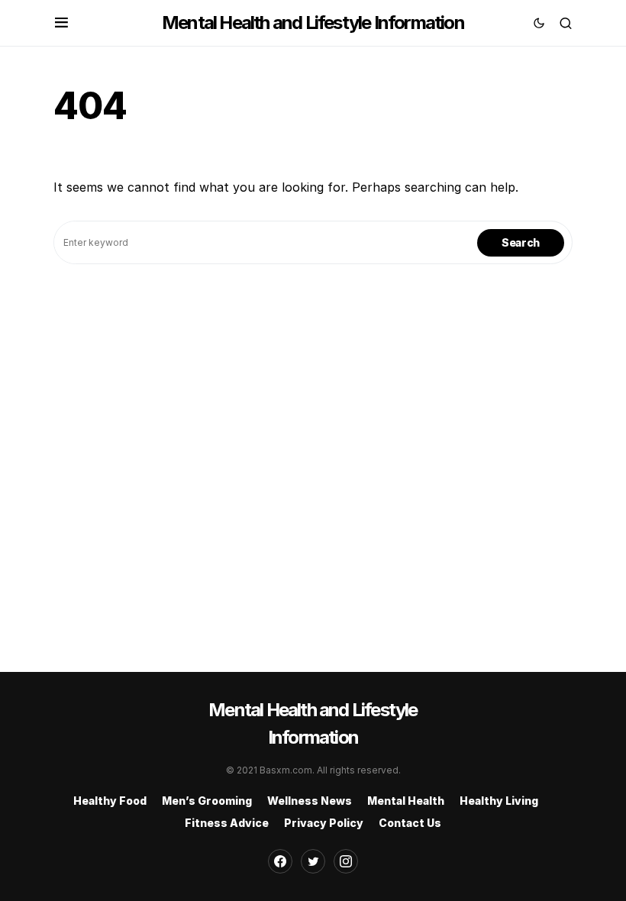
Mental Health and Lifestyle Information (313, 22)
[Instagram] (346, 861)
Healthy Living (499, 800)
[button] (61, 23)
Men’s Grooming (207, 800)
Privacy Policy (323, 822)
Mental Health (405, 800)
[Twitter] (313, 861)
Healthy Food (110, 800)
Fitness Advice (227, 822)
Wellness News (309, 800)
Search (521, 242)
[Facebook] (280, 861)
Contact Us (410, 822)
